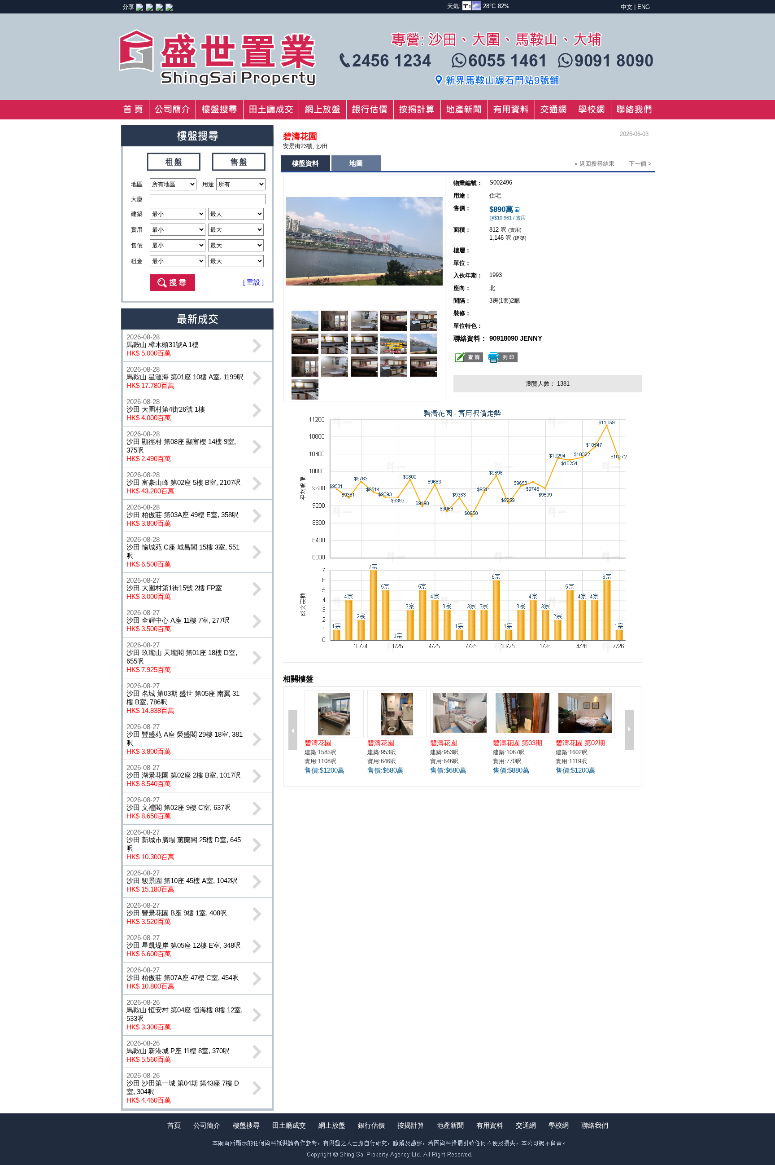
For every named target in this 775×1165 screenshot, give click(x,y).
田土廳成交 (289, 1125)
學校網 (559, 1125)
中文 (626, 7)
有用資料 (489, 1125)
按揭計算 (410, 1125)
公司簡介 (206, 1125)
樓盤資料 (305, 163)
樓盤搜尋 (246, 1125)
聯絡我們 (594, 1125)
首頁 (174, 1125)
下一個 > (640, 163)
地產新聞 (450, 1125)
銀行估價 (371, 1125)
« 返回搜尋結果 (594, 163)
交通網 (526, 1125)
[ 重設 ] (253, 282)
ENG (643, 7)
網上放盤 (331, 1125)
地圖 (356, 163)
